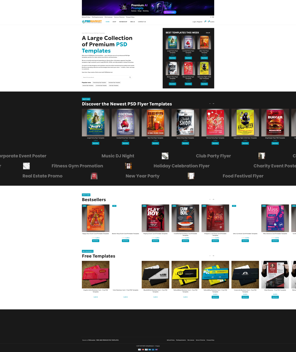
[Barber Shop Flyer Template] (172, 68)
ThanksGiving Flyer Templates (99, 82)
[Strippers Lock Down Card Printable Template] (215, 218)
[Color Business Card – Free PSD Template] (125, 275)
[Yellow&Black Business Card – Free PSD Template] (185, 275)
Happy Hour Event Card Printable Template (95, 233)
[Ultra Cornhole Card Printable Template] (245, 218)
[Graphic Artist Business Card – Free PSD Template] (96, 275)
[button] (210, 103)
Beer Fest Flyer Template (155, 138)
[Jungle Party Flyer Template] (172, 42)
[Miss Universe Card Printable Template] (275, 218)
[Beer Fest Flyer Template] (204, 42)
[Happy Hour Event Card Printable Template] (96, 218)
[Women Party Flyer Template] (188, 68)
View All (208, 32)
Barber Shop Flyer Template (185, 138)
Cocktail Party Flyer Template (126, 138)
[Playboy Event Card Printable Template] (155, 218)
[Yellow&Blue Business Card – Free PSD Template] (215, 275)
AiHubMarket (150, 346)
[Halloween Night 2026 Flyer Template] (204, 68)
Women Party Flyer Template (215, 138)
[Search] (130, 77)
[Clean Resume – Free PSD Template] (275, 275)
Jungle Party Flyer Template (95, 138)
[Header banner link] (148, 7)
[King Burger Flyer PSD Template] (275, 122)
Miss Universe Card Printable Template (275, 233)
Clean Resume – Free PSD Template (275, 290)
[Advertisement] (148, 323)
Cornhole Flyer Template (101, 85)
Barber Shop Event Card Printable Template (125, 233)
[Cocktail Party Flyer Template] (188, 42)
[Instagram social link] (211, 17)
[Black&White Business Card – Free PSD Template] (155, 275)
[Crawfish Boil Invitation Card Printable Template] (185, 218)
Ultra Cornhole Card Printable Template (245, 233)
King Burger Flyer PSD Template (275, 138)
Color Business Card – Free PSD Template (125, 290)
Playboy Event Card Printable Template (155, 233)
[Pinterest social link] (213, 17)
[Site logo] (92, 21)
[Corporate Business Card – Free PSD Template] (245, 275)
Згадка (157, 346)
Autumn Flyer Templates (88, 85)
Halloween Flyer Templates (114, 82)
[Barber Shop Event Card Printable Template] (125, 218)
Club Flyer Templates (113, 85)
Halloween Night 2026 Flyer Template (245, 138)
